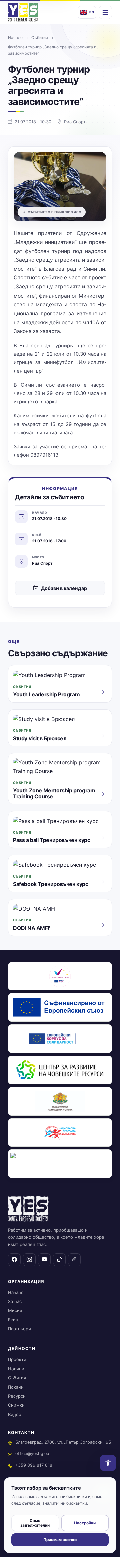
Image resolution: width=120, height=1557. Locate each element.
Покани (16, 1387)
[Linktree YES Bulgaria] (74, 1259)
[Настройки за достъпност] (108, 1463)
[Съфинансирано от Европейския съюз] (60, 1007)
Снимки (16, 1405)
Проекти (17, 1359)
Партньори (19, 1328)
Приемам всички (60, 1539)
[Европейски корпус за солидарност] (60, 1038)
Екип (13, 1319)
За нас (15, 1301)
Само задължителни (35, 1523)
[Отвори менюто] (105, 12)
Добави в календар (64, 588)
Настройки (85, 1523)
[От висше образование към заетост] (60, 1163)
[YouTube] (44, 1259)
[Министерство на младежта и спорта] (60, 1101)
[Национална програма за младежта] (60, 1132)
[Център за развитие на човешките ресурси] (60, 1070)
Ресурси (17, 1396)
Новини (16, 1368)
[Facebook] (14, 1259)
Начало (15, 37)
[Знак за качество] (60, 976)
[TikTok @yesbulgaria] (59, 1259)
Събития (39, 37)
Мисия (15, 1310)
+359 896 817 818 (33, 1465)
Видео (14, 1414)
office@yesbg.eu (32, 1453)
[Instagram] (29, 1259)
